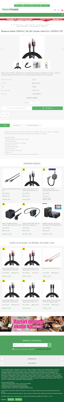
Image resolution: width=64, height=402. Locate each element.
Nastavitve (3, 399)
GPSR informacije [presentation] (33, 125)
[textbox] (30, 15)
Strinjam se (18, 399)
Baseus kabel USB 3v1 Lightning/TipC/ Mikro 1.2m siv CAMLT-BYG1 (51, 190)
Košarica (62, 10)
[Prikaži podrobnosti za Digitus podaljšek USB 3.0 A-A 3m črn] (11, 178)
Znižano (45, 5)
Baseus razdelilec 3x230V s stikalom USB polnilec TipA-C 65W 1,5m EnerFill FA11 (11, 225)
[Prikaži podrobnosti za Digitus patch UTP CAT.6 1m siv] (52, 257)
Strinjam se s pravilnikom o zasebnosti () (33, 349)
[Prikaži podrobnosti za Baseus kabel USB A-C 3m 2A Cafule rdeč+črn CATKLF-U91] (31, 257)
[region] (32, 384)
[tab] (5, 125)
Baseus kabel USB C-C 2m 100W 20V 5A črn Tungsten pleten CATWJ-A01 (51, 302)
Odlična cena (18, 5)
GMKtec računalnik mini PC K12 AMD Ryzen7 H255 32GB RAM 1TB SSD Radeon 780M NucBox (52, 225)
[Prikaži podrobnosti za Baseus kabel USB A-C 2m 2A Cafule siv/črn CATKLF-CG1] (31, 178)
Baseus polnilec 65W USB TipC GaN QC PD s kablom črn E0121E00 (31, 225)
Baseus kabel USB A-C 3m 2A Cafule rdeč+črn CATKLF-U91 (30, 269)
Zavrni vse (10, 399)
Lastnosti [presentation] (17, 125)
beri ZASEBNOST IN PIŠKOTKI (43, 349)
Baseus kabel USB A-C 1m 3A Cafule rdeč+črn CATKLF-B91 (10, 269)
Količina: (26, 102)
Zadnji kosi (36, 5)
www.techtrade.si (18, 396)
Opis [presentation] (5, 125)
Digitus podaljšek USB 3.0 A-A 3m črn (11, 189)
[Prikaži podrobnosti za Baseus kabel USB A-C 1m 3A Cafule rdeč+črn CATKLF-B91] (11, 257)
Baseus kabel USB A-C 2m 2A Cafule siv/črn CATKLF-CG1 (30, 189)
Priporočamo (27, 5)
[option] (17, 65)
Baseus (34, 79)
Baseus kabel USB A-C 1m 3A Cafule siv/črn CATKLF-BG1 (10, 301)
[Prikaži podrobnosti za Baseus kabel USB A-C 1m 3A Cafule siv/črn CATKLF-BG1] (11, 289)
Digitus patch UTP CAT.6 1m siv (51, 268)
